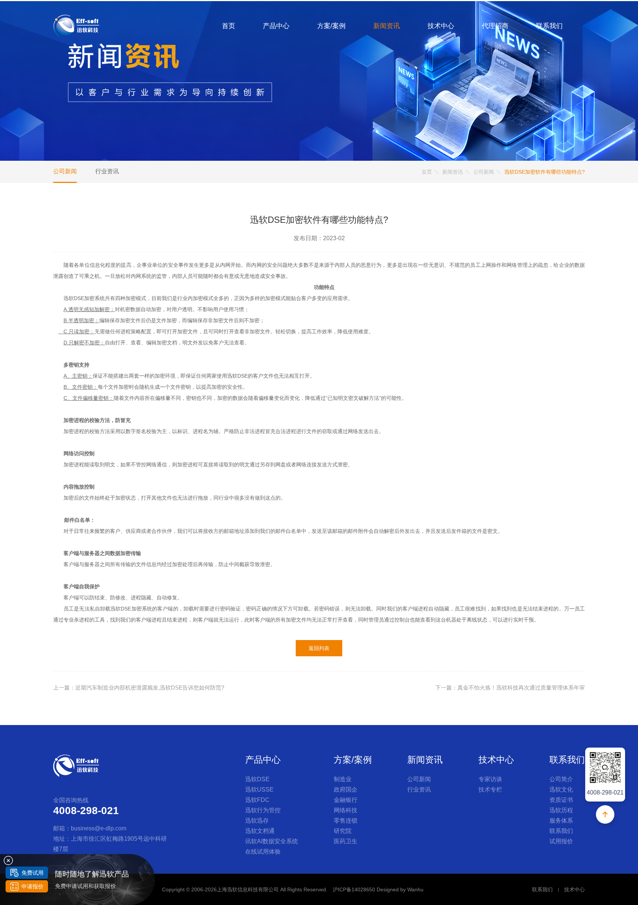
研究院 (342, 831)
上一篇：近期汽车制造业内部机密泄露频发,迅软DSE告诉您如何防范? (138, 687)
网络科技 (345, 810)
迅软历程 (561, 810)
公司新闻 (65, 171)
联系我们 (549, 26)
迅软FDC (257, 800)
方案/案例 (331, 26)
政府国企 (345, 789)
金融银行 (345, 800)
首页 (228, 26)
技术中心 (441, 26)
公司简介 (561, 779)
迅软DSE (257, 779)
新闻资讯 (386, 26)
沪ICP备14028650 (354, 889)
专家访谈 (490, 779)
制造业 (342, 779)
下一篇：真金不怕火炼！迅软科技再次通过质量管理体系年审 (510, 687)
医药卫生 (345, 841)
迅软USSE (259, 789)
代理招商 (495, 26)
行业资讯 (107, 171)
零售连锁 (345, 820)
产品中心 (276, 26)
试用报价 (561, 841)
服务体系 (561, 820)
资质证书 (561, 800)
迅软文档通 (260, 831)
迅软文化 (561, 789)
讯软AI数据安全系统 (271, 841)
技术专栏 (490, 789)
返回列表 (319, 648)
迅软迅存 (257, 820)
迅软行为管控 (263, 810)
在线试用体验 (263, 851)
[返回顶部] (605, 814)
